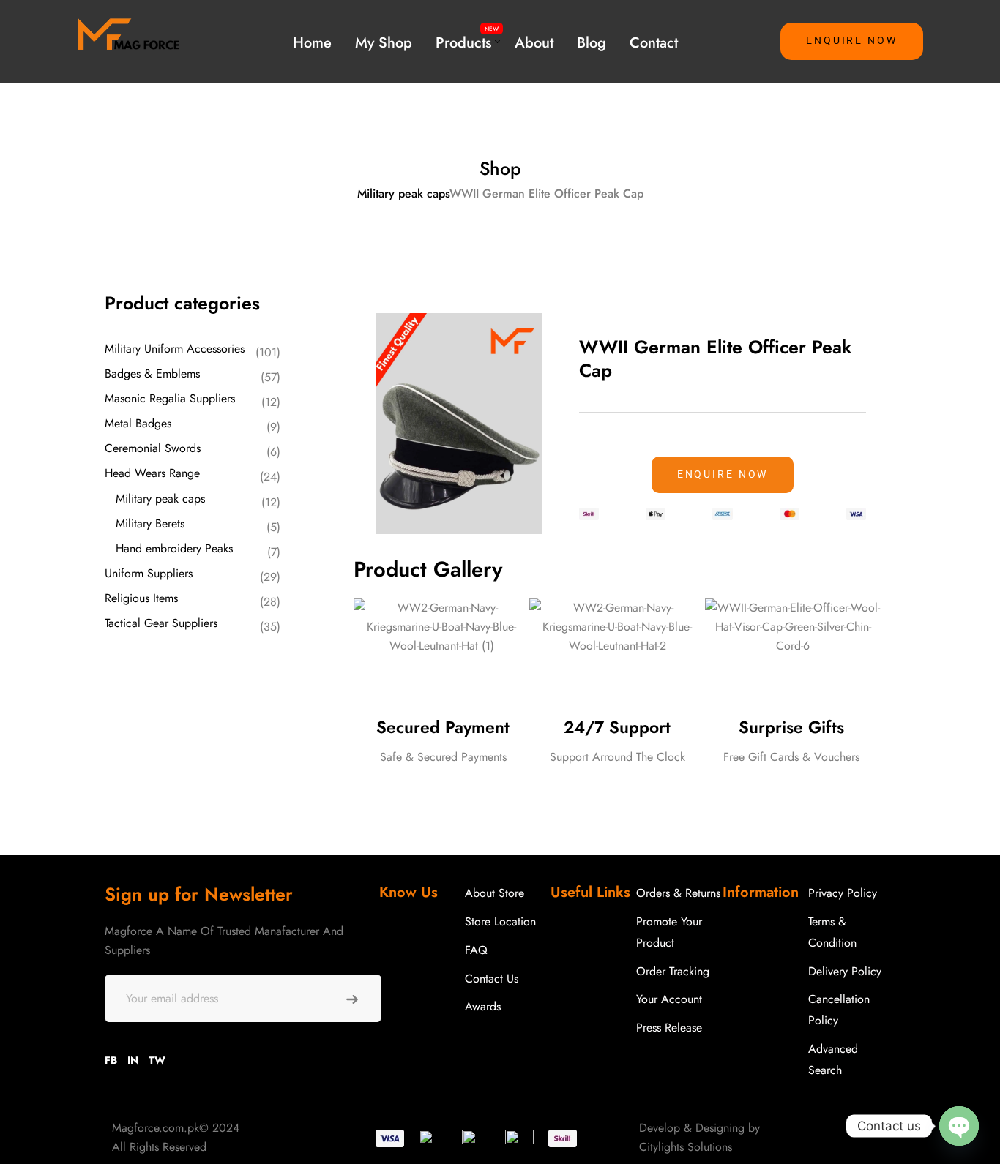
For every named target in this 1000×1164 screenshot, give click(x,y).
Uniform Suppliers (149, 573)
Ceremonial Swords (153, 448)
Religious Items (141, 598)
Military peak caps (403, 193)
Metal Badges (138, 423)
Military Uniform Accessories (175, 348)
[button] (851, 41)
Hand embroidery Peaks (174, 548)
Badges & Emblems (152, 373)
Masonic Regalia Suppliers (170, 398)
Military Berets (150, 523)
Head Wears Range (152, 473)
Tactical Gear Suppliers (161, 623)
